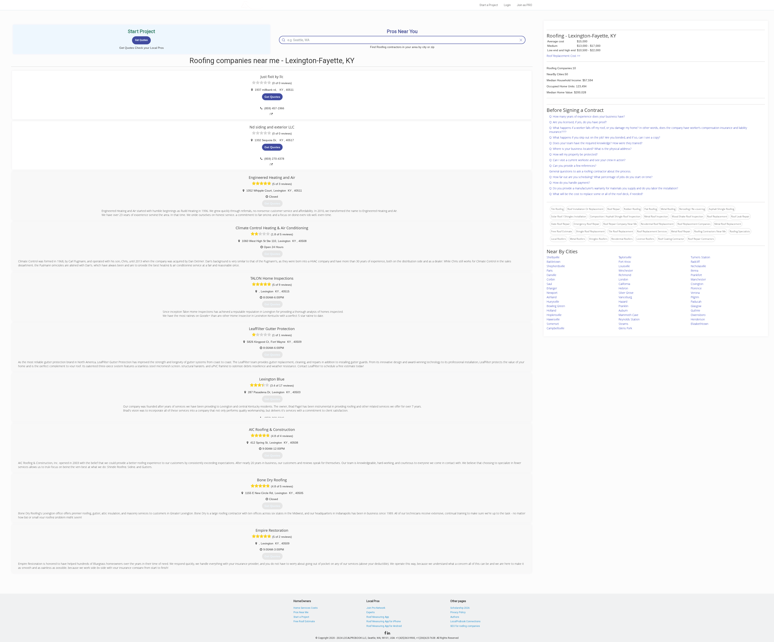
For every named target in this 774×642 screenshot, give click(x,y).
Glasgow (696, 306)
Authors (454, 617)
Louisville (624, 266)
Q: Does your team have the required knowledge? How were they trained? (595, 143)
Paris (550, 270)
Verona (695, 293)
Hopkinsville (554, 315)
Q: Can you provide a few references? (572, 166)
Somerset (553, 324)
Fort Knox (625, 262)
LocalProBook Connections (465, 621)
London (623, 279)
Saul (549, 284)
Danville (551, 275)
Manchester (698, 279)
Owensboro (698, 315)
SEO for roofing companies (465, 626)
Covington (697, 284)
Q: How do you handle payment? (569, 182)
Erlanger (552, 288)
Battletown (553, 262)
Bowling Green (556, 306)
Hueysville (553, 301)
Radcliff (695, 262)
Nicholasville (698, 266)
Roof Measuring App (377, 617)
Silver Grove (626, 293)
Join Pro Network (375, 608)
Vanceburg (625, 297)
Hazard (623, 301)
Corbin (551, 279)
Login (507, 5)
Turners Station (700, 257)
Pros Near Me (300, 612)
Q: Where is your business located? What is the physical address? (590, 149)
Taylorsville (625, 257)
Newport (552, 293)
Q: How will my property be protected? (573, 154)
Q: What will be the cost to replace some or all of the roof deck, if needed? (596, 194)
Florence (696, 288)
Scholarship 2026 (460, 608)
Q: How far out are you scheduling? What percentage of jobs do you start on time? (600, 177)
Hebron (623, 288)
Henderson (698, 319)
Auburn (623, 310)
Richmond (625, 275)
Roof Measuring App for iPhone (383, 621)
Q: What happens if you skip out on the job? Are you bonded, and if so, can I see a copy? (604, 137)
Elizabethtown (699, 324)
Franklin (623, 306)
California (624, 284)
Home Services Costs (305, 608)
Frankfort (696, 275)
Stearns (623, 324)
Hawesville (553, 319)
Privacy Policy (458, 612)
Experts (370, 612)
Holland (551, 310)
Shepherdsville (556, 266)
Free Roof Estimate (304, 621)
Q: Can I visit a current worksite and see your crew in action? (587, 160)
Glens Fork (625, 328)
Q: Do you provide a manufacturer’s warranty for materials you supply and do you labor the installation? (613, 188)
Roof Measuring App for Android (384, 626)
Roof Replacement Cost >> (563, 56)
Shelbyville (553, 257)
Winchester (626, 270)
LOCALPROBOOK (264, 5)
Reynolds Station (629, 319)
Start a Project (489, 5)
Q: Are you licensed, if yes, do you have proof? (578, 122)
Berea (694, 270)
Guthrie (695, 310)
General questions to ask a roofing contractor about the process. (590, 171)
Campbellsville (555, 328)
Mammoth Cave (628, 315)
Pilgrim (695, 297)
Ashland (552, 297)
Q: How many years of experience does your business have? (587, 116)
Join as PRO (524, 5)
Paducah (696, 301)
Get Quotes (272, 96)
